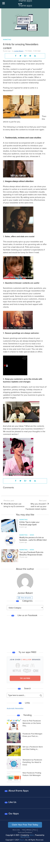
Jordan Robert (18, 51)
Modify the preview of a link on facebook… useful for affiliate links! (33, 538)
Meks (32, 835)
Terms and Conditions (25, 832)
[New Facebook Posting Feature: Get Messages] (14, 777)
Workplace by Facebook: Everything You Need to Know (32, 762)
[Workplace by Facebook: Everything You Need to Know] (14, 764)
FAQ (23, 830)
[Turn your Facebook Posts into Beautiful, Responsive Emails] (9, 555)
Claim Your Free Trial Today (25, 824)
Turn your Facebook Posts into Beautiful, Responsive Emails (31, 553)
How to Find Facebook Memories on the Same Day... (32, 723)
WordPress (25, 837)
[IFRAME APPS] (25, 4)
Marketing (7, 39)
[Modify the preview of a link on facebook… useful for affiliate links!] (10, 540)
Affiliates (29, 830)
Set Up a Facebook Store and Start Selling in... (33, 748)
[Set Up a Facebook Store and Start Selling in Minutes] (14, 751)
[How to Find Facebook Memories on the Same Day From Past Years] (14, 725)
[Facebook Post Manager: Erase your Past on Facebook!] (14, 738)
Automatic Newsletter (15, 708)
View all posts (26, 598)
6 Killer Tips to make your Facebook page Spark (29, 523)
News (32, 535)
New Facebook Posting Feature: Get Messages (32, 774)
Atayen (22, 840)
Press (35, 830)
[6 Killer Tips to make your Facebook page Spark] (9, 525)
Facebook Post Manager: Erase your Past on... (32, 735)
